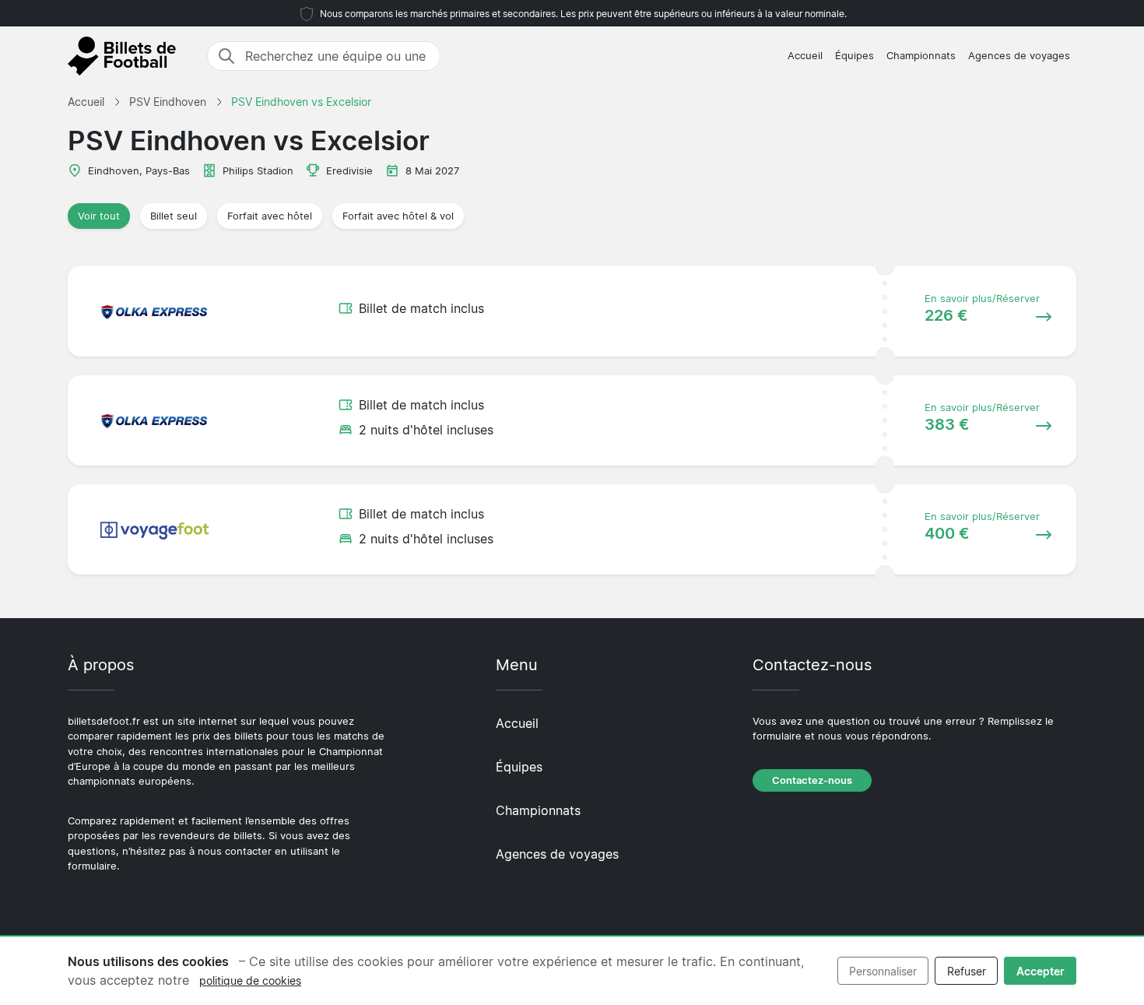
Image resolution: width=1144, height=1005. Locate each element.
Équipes (854, 55)
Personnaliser (883, 971)
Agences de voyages (1019, 55)
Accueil (805, 55)
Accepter (1040, 971)
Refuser (966, 971)
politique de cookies (250, 980)
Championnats (921, 55)
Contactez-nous (812, 780)
